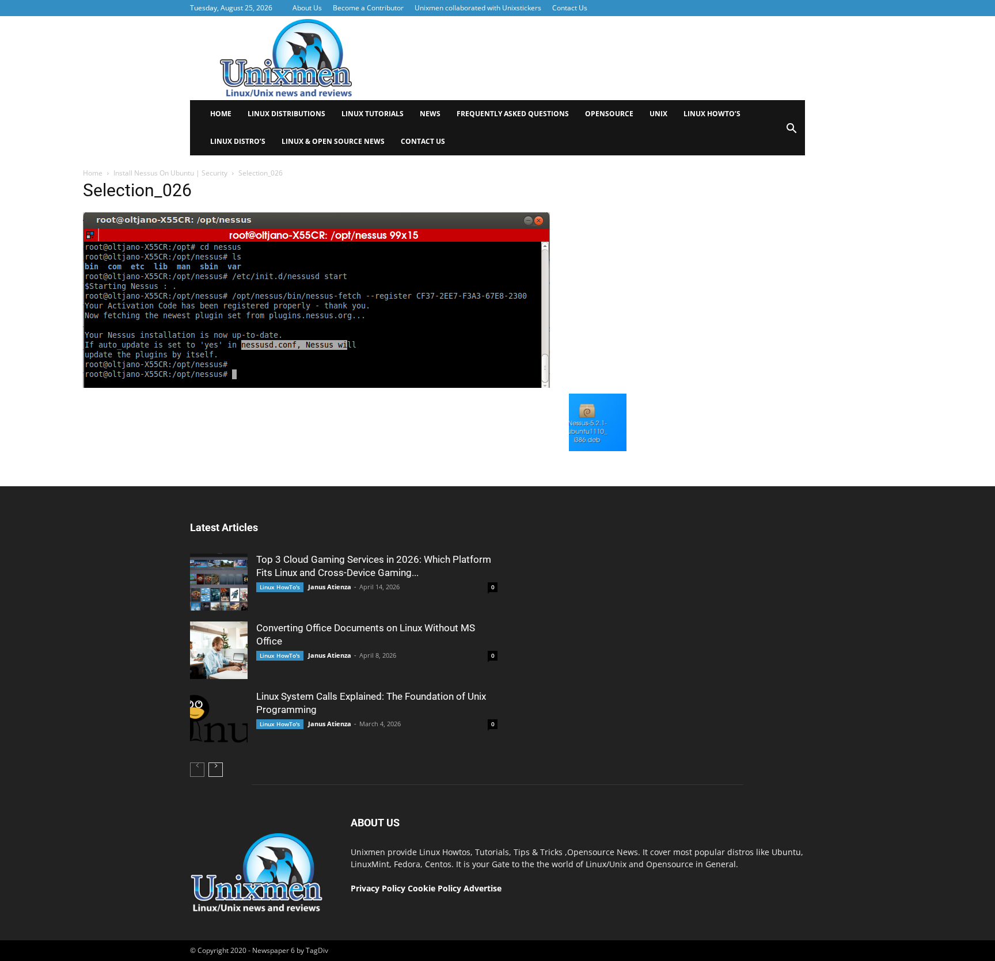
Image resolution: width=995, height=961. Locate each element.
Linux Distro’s (237, 141)
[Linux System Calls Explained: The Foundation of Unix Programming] (219, 719)
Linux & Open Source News (333, 141)
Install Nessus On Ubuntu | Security (170, 173)
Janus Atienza (329, 586)
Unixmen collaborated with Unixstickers (478, 8)
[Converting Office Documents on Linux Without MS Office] (219, 650)
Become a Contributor (368, 8)
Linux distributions (286, 114)
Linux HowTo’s (711, 114)
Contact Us (569, 8)
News (430, 114)
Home (220, 114)
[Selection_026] (316, 385)
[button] (791, 132)
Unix (658, 114)
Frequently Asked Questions (513, 114)
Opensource (609, 114)
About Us (307, 8)
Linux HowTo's (280, 587)
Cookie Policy (436, 888)
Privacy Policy (378, 888)
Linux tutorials (372, 114)
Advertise (483, 888)
